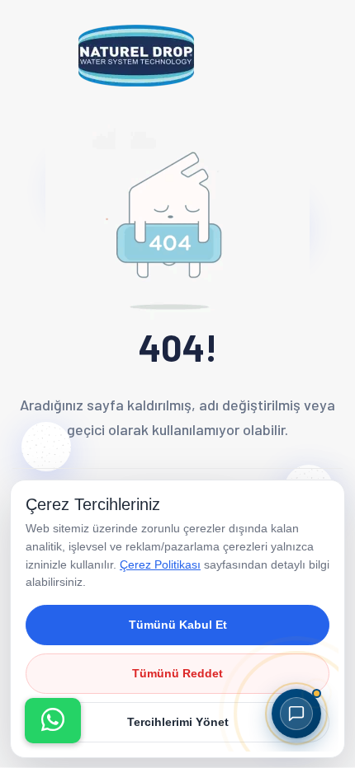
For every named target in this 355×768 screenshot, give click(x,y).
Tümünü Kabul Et (178, 624)
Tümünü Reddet (177, 673)
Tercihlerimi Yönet (178, 721)
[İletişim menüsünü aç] (53, 720)
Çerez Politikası (160, 564)
